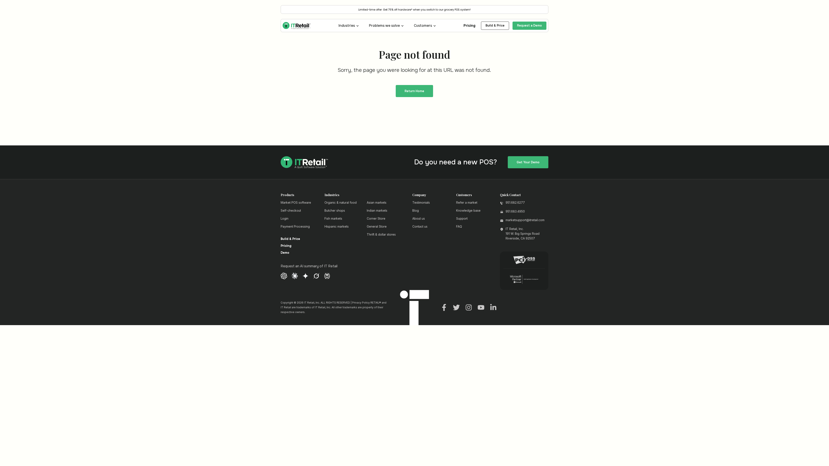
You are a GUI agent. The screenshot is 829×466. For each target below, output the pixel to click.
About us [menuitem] (418, 218)
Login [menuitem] (284, 218)
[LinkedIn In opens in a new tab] (493, 307)
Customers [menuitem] (464, 195)
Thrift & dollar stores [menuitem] (381, 234)
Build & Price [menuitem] (290, 239)
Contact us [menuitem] (419, 226)
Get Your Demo (528, 162)
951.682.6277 (515, 202)
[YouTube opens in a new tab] (481, 307)
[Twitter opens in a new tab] (456, 307)
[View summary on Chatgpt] (284, 275)
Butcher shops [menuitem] (334, 210)
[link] (297, 25)
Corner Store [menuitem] (376, 218)
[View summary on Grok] (316, 275)
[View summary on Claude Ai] (294, 275)
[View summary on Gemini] (305, 275)
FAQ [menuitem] (459, 226)
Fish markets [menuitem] (333, 218)
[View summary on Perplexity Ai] (327, 275)
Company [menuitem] (419, 195)
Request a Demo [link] (529, 25)
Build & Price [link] (495, 25)
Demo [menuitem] (285, 253)
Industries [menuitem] (331, 195)
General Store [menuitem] (377, 226)
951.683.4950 (515, 211)
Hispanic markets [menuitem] (336, 226)
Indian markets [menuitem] (377, 210)
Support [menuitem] (462, 218)
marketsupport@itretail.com (525, 220)
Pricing (469, 25)
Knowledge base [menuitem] (468, 210)
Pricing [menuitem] (286, 246)
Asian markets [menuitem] (376, 202)
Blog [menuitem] (415, 210)
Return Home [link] (414, 91)
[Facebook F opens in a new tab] (444, 307)
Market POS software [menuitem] (296, 202)
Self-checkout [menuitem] (291, 210)
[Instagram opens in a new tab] (468, 307)
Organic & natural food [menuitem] (340, 202)
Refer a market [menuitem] (466, 202)
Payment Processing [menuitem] (295, 226)
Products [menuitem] (287, 195)
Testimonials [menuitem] (421, 202)
